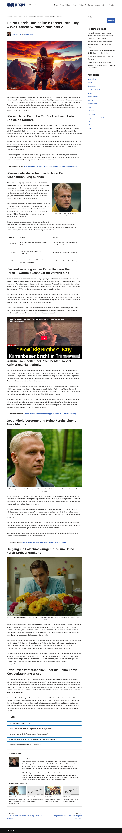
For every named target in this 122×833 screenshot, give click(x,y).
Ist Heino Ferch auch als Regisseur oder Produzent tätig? (28, 734)
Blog (15, 16)
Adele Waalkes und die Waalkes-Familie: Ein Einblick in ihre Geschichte (35, 799)
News (56, 5)
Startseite (9, 16)
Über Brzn (111, 5)
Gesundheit (91, 86)
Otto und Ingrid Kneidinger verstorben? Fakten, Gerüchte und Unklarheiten (51, 166)
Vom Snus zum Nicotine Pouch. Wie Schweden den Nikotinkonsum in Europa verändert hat (101, 65)
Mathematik (92, 125)
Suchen (90, 17)
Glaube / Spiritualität (79, 5)
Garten (90, 5)
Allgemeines (92, 79)
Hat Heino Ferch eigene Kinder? (20, 723)
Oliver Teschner (17, 34)
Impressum (10, 830)
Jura (90, 121)
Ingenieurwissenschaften (97, 118)
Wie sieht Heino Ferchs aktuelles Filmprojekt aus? (26, 745)
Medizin (91, 128)
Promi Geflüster (65, 5)
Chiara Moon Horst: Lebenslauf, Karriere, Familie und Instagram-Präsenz (70, 799)
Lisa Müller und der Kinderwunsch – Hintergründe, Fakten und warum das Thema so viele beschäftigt (17, 800)
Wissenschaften (93, 104)
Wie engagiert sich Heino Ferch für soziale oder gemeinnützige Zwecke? (33, 739)
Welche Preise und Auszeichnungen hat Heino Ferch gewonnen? (31, 729)
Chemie (91, 111)
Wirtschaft (91, 100)
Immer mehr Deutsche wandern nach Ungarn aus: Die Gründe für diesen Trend (100, 44)
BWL (90, 107)
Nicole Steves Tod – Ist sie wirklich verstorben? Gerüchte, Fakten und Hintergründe (53, 799)
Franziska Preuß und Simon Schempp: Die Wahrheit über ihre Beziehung (50, 414)
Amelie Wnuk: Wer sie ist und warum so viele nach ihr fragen (44, 542)
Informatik (92, 114)
